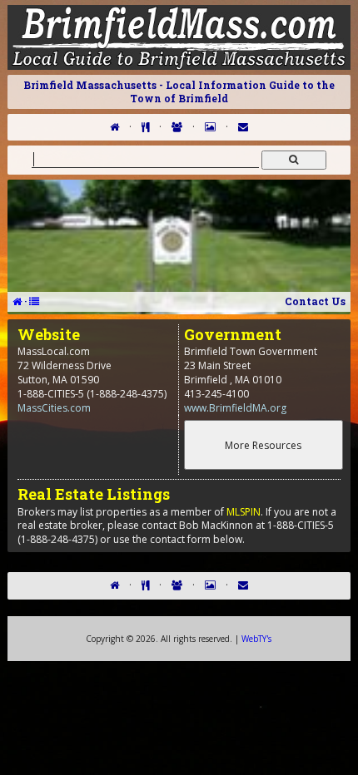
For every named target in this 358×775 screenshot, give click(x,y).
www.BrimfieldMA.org (235, 408)
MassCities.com (54, 408)
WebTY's (256, 638)
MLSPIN (243, 512)
